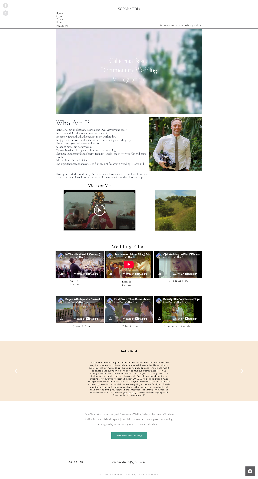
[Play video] (99, 210)
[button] (192, 227)
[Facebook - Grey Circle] (5, 5)
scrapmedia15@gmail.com (190, 25)
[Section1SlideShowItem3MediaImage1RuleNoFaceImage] (132, 393)
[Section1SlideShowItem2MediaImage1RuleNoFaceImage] (129, 393)
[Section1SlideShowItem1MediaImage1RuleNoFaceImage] (125, 393)
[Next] (242, 371)
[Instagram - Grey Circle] (5, 13)
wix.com (155, 474)
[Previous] (16, 371)
